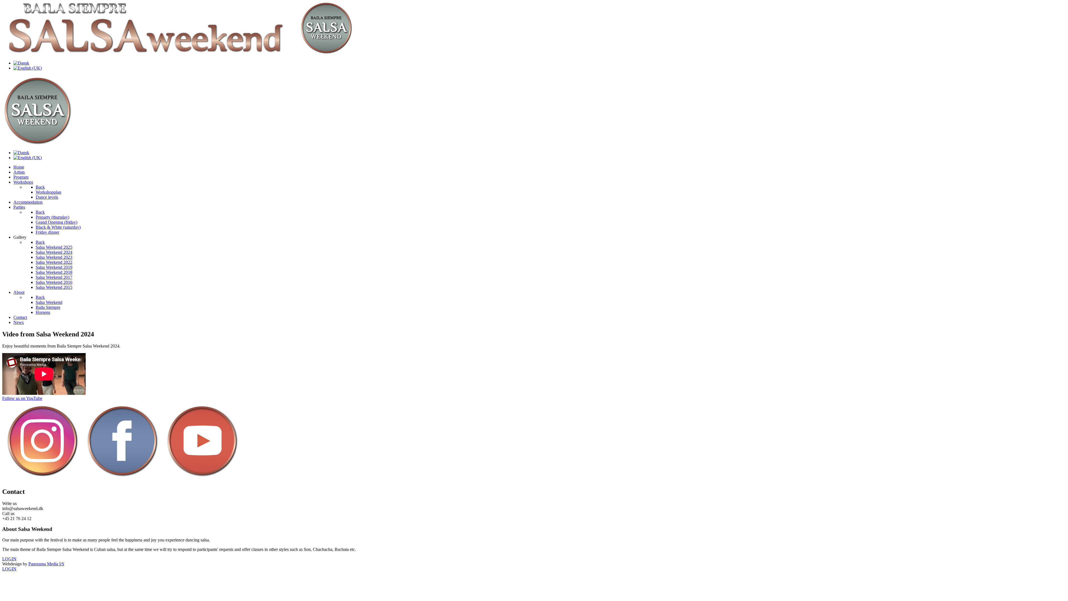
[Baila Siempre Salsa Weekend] (183, 53)
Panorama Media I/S (46, 563)
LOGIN (9, 558)
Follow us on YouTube (22, 398)
